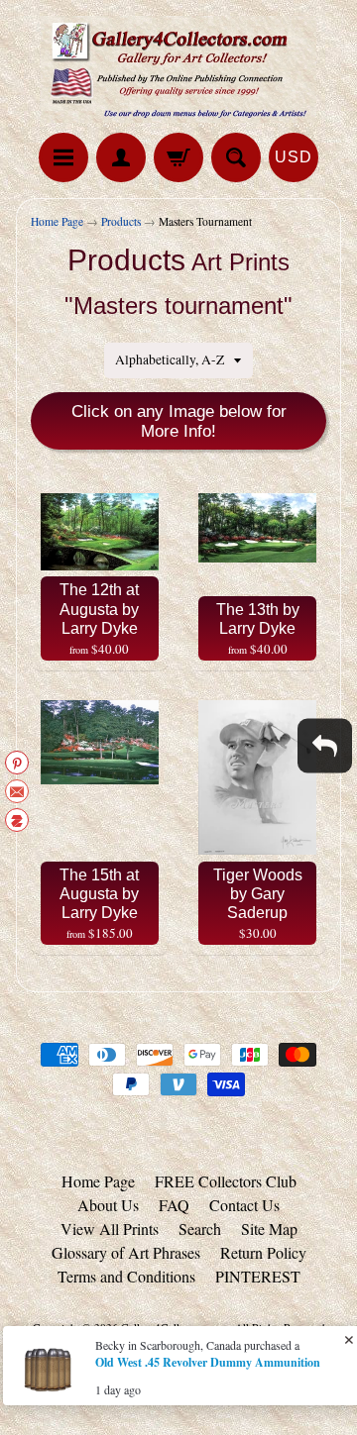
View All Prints (109, 1228)
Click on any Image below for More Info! (179, 421)
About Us (108, 1204)
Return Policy (263, 1252)
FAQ (174, 1204)
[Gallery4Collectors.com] (178, 69)
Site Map (269, 1228)
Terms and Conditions (126, 1276)
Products (121, 221)
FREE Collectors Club (226, 1181)
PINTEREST (257, 1276)
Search (199, 1228)
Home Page (57, 221)
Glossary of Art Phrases (126, 1252)
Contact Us (244, 1204)
